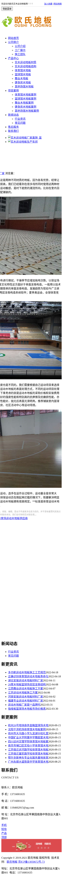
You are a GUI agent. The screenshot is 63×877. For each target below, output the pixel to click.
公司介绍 (20, 46)
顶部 (4, 837)
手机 (4, 825)
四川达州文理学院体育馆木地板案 (28, 741)
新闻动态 (13, 114)
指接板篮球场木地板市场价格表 (27, 708)
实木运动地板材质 (25, 62)
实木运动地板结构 (25, 66)
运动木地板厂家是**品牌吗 (24, 704)
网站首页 (13, 38)
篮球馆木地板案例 (25, 98)
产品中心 (13, 58)
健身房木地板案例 (25, 106)
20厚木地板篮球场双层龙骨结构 (27, 684)
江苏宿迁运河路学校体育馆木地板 (28, 749)
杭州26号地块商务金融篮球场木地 (28, 725)
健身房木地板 (23, 82)
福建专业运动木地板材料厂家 (25, 700)
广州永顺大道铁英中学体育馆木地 (28, 761)
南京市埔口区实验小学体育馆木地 (28, 745)
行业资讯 (20, 118)
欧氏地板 (12, 861)
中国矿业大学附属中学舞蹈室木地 (28, 737)
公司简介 (13, 42)
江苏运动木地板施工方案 (23, 692)
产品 (4, 833)
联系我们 (13, 131)
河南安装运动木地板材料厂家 (25, 696)
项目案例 (13, 90)
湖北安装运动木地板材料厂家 (25, 680)
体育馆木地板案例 (25, 94)
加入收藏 (48, 4)
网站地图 (58, 4)
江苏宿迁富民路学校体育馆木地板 (28, 753)
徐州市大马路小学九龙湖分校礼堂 (28, 733)
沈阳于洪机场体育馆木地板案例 (27, 729)
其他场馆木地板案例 (27, 110)
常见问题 (20, 122)
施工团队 (20, 54)
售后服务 (13, 126)
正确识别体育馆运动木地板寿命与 (28, 676)
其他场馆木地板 (24, 86)
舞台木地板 (21, 78)
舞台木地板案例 (24, 102)
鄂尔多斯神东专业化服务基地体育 (28, 757)
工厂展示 (20, 50)
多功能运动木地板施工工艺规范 (27, 672)
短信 (4, 829)
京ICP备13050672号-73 (31, 861)
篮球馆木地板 (23, 74)
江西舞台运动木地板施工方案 (25, 688)
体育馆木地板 (23, 70)
